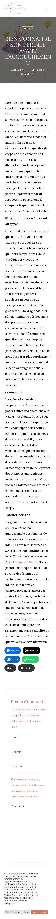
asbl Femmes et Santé (22, 562)
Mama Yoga (28, 29)
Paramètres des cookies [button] (17, 912)
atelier (9, 528)
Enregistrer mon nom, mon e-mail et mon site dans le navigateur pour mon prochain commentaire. (27, 788)
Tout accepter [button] (39, 912)
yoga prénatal (19, 439)
